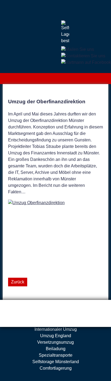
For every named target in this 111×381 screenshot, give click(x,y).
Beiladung (55, 348)
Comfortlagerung (56, 368)
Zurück (17, 282)
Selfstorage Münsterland (55, 361)
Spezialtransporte (55, 355)
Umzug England (55, 335)
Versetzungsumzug (55, 342)
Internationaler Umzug (55, 329)
